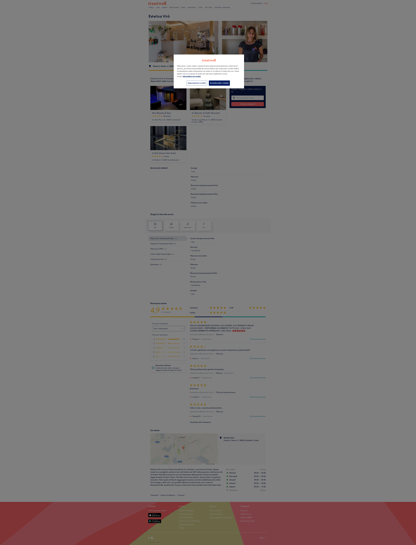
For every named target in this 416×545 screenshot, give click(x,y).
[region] (209, 71)
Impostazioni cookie (197, 83)
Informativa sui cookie (192, 76)
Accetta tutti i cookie (219, 83)
